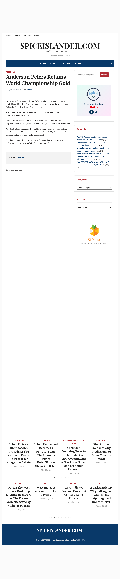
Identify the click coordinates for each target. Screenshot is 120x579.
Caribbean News (49, 440)
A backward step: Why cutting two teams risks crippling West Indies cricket (81, 495)
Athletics (10, 72)
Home (8, 35)
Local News (25, 440)
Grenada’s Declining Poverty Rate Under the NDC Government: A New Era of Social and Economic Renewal (52, 458)
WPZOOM (80, 540)
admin (29, 90)
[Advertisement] (60, 16)
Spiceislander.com (60, 46)
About (36, 35)
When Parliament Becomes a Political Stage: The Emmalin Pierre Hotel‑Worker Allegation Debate (25, 455)
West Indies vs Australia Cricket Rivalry (26, 491)
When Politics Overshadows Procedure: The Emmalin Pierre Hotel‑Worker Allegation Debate (93, 156)
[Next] (109, 452)
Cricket (26, 483)
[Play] (91, 112)
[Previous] (10, 452)
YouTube (27, 35)
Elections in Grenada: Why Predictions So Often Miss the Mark (80, 451)
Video (17, 35)
